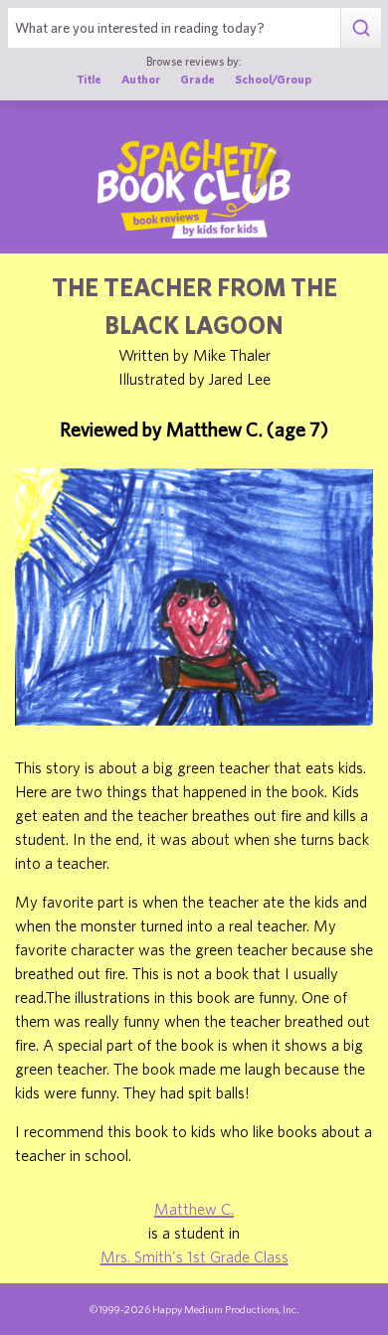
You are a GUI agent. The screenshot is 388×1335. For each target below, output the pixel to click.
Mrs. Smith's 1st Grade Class (194, 1256)
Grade (197, 79)
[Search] (360, 28)
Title (89, 79)
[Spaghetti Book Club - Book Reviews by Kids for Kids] (194, 189)
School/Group (273, 79)
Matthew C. (194, 1209)
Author (140, 79)
